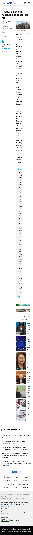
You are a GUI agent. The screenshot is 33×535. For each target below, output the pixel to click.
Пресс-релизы (10, 484)
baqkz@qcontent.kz (7, 506)
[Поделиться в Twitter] (7, 28)
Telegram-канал (6, 48)
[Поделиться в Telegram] (5, 28)
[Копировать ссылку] (12, 28)
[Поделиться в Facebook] (3, 28)
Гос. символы (23, 484)
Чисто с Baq (25, 488)
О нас (6, 488)
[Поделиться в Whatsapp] (10, 28)
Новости (11, 8)
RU (25, 3)
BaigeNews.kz (20, 68)
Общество (6, 480)
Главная (4, 8)
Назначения (8, 477)
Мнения (26, 477)
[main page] (14, 3)
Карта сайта (5, 517)
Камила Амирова (6, 35)
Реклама (4, 508)
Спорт (15, 480)
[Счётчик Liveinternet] (5, 520)
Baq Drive (14, 488)
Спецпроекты (25, 480)
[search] (29, 3)
